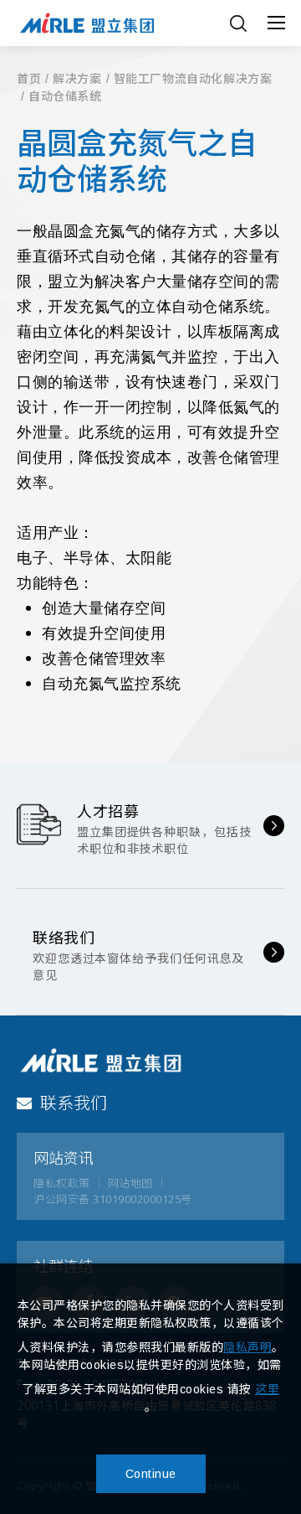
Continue (150, 1473)
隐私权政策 (61, 1183)
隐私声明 (247, 1347)
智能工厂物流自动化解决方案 (193, 79)
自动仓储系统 (65, 96)
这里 (267, 1389)
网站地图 (130, 1183)
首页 (29, 79)
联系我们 (73, 1103)
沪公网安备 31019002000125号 (112, 1199)
